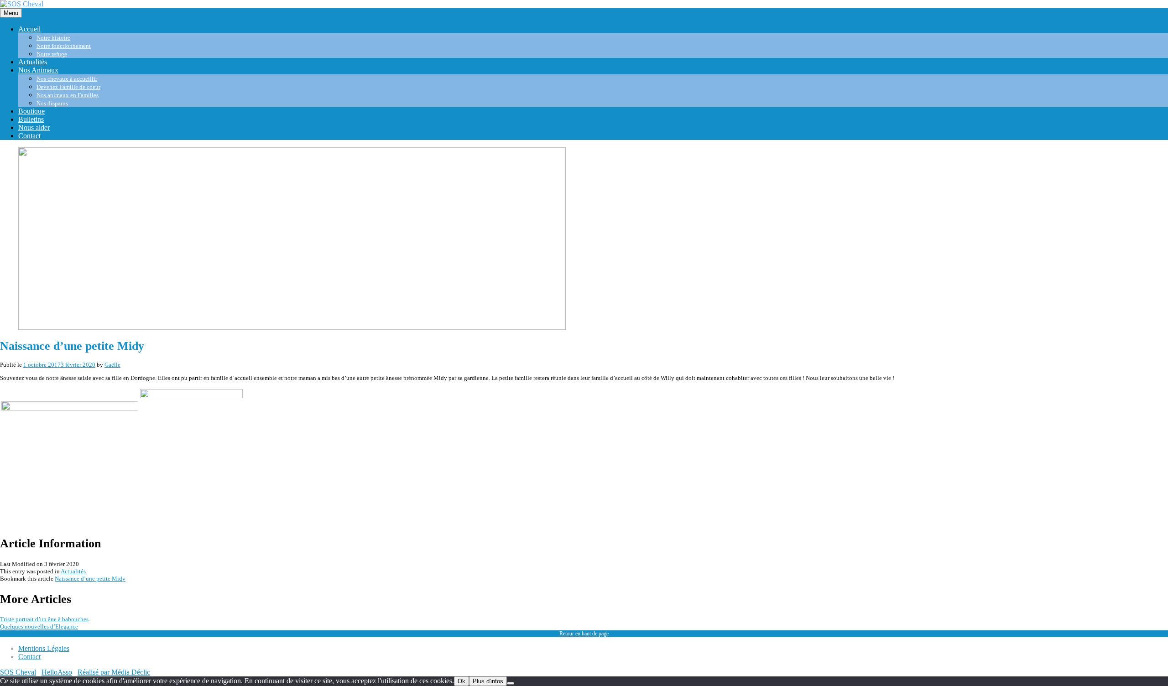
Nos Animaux (38, 70)
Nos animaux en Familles (67, 95)
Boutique (31, 111)
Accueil (29, 29)
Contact (29, 136)
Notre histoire (53, 37)
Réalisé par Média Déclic (114, 672)
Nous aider (34, 127)
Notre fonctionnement (63, 45)
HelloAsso (57, 672)
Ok (461, 681)
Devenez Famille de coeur (68, 86)
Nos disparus (52, 103)
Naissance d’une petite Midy (90, 578)
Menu (11, 13)
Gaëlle (112, 364)
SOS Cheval (18, 672)
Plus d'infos (488, 681)
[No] (510, 683)
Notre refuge (51, 54)
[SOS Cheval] (21, 4)
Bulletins (31, 119)
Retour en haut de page (584, 633)
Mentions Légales (43, 648)
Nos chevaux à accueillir (66, 78)
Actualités (32, 62)
